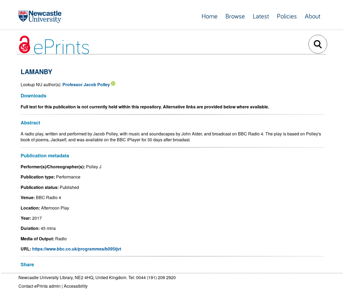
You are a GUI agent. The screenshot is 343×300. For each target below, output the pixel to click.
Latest (261, 16)
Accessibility (76, 286)
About (312, 16)
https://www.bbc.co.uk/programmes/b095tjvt (76, 249)
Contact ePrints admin (39, 286)
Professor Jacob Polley (86, 84)
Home (210, 16)
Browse (235, 16)
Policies (287, 16)
